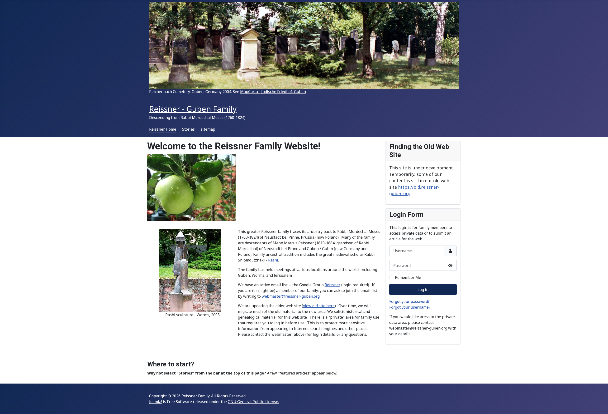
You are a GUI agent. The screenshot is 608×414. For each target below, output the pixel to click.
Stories (188, 129)
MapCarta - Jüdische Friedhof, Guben (273, 91)
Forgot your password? (409, 301)
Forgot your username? (409, 307)
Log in (423, 289)
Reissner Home (162, 129)
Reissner (332, 284)
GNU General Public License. (253, 401)
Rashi (273, 260)
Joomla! (155, 401)
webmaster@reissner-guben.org (291, 296)
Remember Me (408, 277)
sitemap (208, 129)
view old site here (319, 305)
